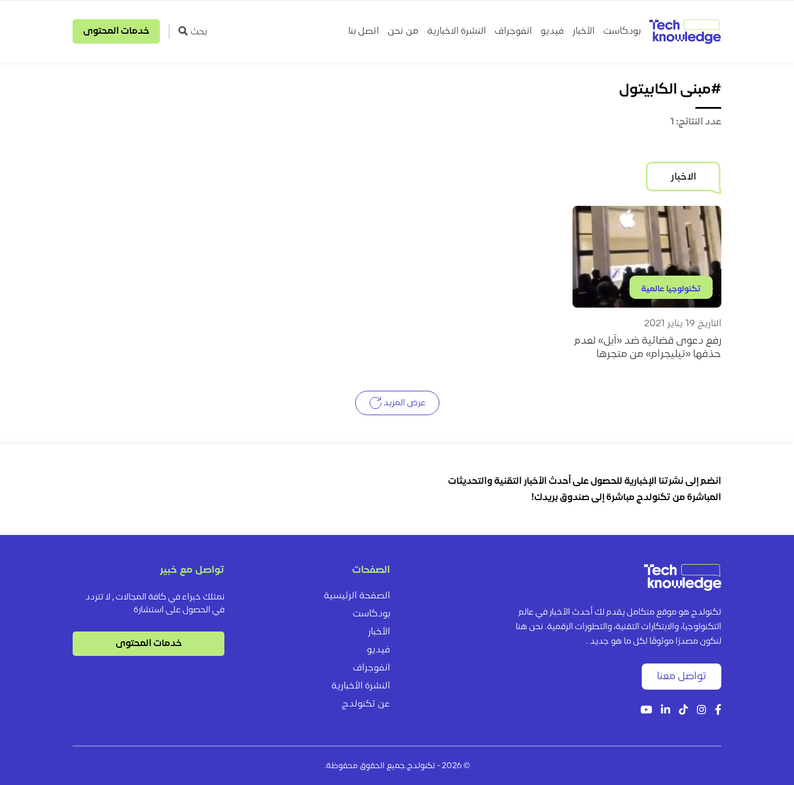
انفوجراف (513, 31)
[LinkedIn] (665, 710)
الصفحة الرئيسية (357, 596)
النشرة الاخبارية (456, 31)
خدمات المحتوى (116, 31)
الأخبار (584, 31)
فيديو (552, 31)
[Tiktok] (683, 710)
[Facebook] (718, 710)
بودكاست (622, 31)
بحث (199, 32)
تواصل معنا (681, 676)
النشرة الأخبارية (360, 686)
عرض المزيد (403, 403)
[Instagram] (701, 710)
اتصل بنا (363, 31)
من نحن (403, 31)
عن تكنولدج (366, 704)
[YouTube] (646, 710)
